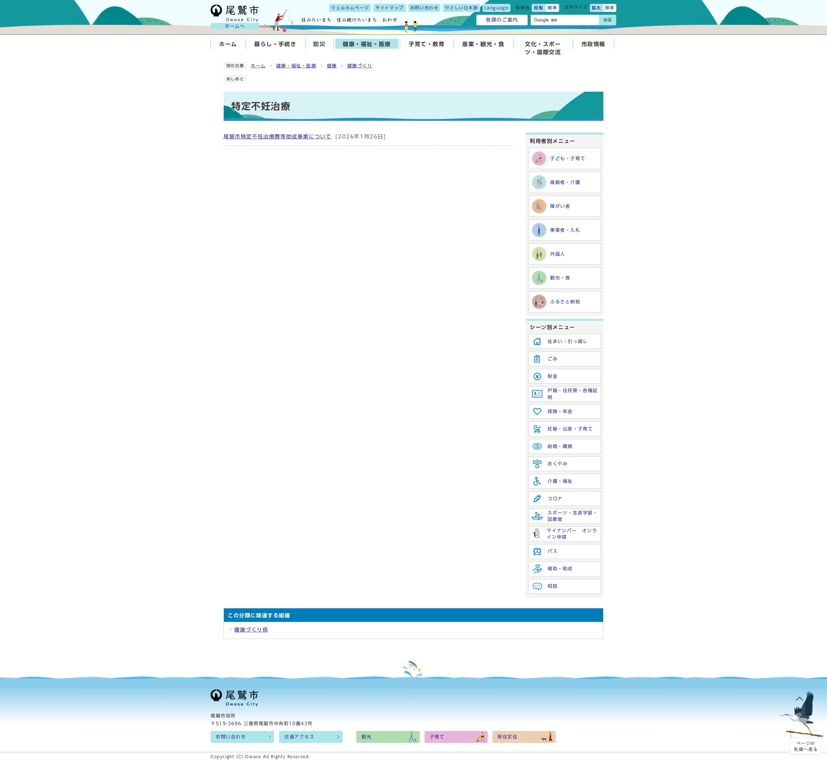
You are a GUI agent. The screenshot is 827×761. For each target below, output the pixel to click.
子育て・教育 (427, 44)
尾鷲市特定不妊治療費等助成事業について (277, 136)
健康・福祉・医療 (367, 44)
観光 (366, 737)
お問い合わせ (424, 8)
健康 (332, 66)
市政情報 (593, 44)
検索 (607, 19)
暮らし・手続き (275, 44)
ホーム (228, 44)
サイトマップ (389, 8)
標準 (552, 8)
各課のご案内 (502, 19)
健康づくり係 (251, 629)
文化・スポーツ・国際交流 (543, 48)
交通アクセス (299, 737)
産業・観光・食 (483, 44)
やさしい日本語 (461, 8)
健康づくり (359, 66)
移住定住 (507, 737)
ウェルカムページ (350, 8)
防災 (319, 44)
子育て (437, 737)
